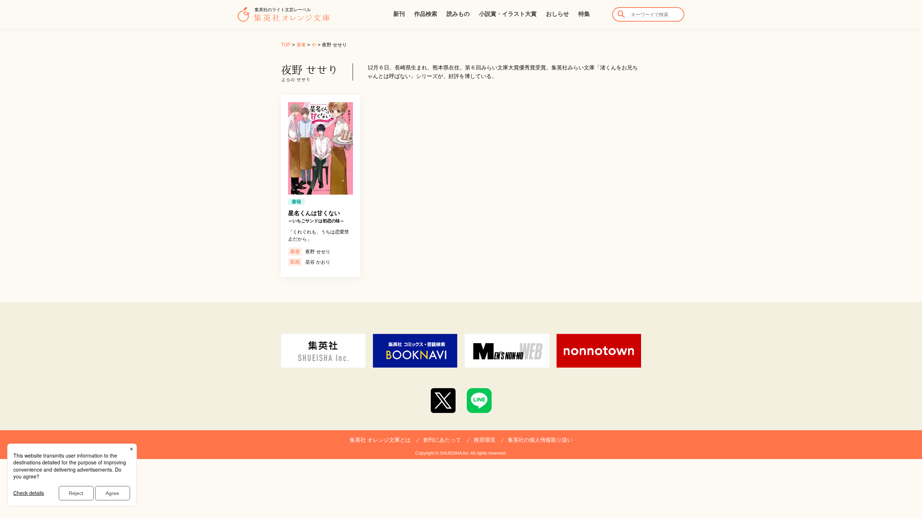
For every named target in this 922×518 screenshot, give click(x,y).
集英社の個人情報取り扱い (540, 440)
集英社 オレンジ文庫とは (380, 440)
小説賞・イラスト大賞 (508, 14)
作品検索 (425, 14)
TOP (286, 44)
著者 (301, 44)
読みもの (458, 14)
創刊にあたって (442, 440)
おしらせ (557, 14)
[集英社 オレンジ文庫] (284, 18)
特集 (584, 14)
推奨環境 (484, 440)
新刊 (399, 14)
